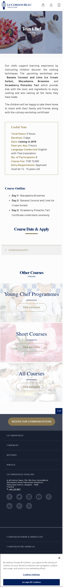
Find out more (31, 307)
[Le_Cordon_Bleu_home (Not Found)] (17, 5)
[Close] (59, 558)
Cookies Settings (31, 574)
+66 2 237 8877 (14, 489)
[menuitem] (43, 5)
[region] (31, 570)
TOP (59, 410)
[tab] (31, 250)
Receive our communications (31, 421)
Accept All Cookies (31, 582)
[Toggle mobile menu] (59, 5)
